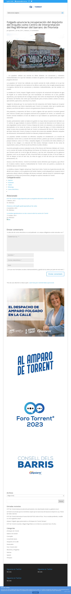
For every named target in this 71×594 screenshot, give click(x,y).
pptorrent (11, 30)
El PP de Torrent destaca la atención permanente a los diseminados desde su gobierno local (33, 509)
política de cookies (37, 590)
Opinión (9, 555)
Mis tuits (9, 572)
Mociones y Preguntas (13, 550)
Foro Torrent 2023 (12, 547)
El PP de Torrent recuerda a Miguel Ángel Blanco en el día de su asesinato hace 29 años (31, 524)
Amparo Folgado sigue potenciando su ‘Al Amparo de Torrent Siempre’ (26, 521)
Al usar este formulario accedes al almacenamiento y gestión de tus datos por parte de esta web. (36, 269)
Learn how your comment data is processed (41, 283)
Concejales (10, 536)
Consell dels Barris (12, 539)
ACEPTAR (35, 592)
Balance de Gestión (12, 533)
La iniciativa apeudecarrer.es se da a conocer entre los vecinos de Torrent (27, 213)
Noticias (26, 30)
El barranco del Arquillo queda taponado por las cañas (22, 206)
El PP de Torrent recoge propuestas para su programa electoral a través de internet (30, 198)
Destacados (10, 544)
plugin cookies (67, 591)
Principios (9, 557)
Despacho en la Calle (13, 542)
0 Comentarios (34, 30)
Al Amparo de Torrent (13, 531)
